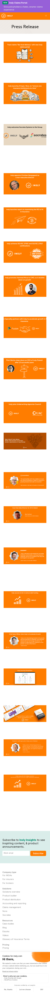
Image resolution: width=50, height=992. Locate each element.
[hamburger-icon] (46, 16)
